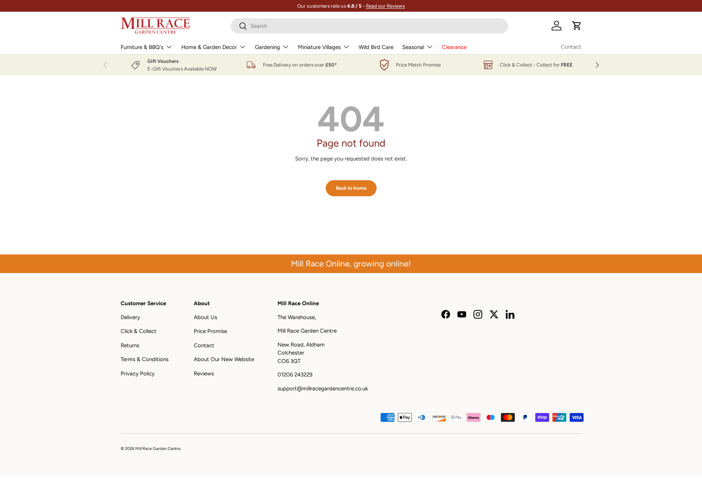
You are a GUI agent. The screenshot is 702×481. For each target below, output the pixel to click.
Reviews (204, 373)
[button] (577, 26)
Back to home (351, 188)
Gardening (267, 47)
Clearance (454, 47)
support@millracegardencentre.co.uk (323, 388)
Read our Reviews (385, 6)
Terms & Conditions (145, 359)
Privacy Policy (138, 373)
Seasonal (413, 47)
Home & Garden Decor (209, 47)
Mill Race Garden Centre (157, 448)
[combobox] (369, 26)
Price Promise (210, 331)
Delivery (130, 317)
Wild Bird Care (376, 47)
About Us (205, 317)
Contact (571, 46)
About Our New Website (224, 359)
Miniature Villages (319, 47)
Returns (130, 345)
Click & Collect (138, 331)
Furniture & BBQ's (142, 47)
